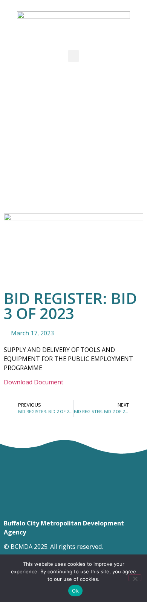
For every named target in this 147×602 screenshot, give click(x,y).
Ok (75, 591)
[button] (73, 56)
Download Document (33, 382)
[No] (135, 577)
